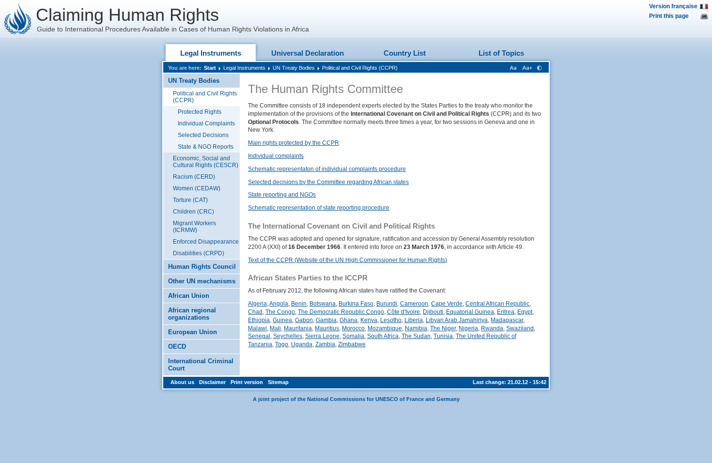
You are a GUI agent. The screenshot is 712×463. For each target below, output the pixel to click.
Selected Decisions (203, 135)
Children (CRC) (193, 211)
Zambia (325, 344)
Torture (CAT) (190, 200)
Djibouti (433, 312)
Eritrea (505, 312)
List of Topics (501, 53)
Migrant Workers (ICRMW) (194, 226)
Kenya (368, 320)
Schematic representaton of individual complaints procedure (327, 169)
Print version (247, 382)
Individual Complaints (206, 123)
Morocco (353, 328)
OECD (177, 346)
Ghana (348, 320)
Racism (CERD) (194, 176)
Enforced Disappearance (206, 241)
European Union (192, 332)
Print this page (669, 16)
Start (210, 68)
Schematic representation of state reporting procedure (318, 207)
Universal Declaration (307, 53)
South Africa (383, 336)
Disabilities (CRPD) (198, 253)
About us (182, 382)
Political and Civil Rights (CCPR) (360, 68)
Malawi (257, 328)
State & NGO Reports (205, 146)
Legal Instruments (210, 53)
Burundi (386, 303)
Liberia (413, 320)
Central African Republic (497, 303)
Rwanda (492, 328)
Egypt (524, 312)
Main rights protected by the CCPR (293, 142)
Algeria (257, 303)
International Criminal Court (200, 364)
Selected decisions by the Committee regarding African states (328, 182)
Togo (281, 344)
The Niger (443, 328)
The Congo (280, 312)
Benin (299, 303)
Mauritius (327, 328)
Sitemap (278, 382)
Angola (278, 303)
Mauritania (298, 328)
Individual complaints (276, 156)
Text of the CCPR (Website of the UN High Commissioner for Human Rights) (347, 260)
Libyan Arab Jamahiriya (457, 320)
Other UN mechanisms (201, 281)
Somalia (353, 336)
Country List (405, 53)
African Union (188, 295)
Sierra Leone (322, 336)
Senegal (259, 336)
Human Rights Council (202, 266)
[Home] (18, 19)
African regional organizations (192, 314)
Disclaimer (212, 382)
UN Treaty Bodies (294, 68)
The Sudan (416, 336)
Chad (255, 312)
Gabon (304, 320)
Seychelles (287, 336)
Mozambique (385, 328)
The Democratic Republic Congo (341, 312)
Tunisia (443, 336)
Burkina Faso (356, 303)
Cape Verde (447, 303)
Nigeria (468, 328)
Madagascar (507, 320)
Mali (275, 328)
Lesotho (391, 320)
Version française (673, 6)
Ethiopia (259, 320)
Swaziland (520, 328)
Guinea (282, 320)
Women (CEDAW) (196, 188)
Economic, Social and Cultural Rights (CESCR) (205, 162)
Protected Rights (199, 111)
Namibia (416, 328)
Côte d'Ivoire (403, 312)
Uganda (301, 344)
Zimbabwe (352, 344)
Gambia (326, 320)
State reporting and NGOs (282, 194)
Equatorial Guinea (470, 312)
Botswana (323, 303)
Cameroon (414, 303)
